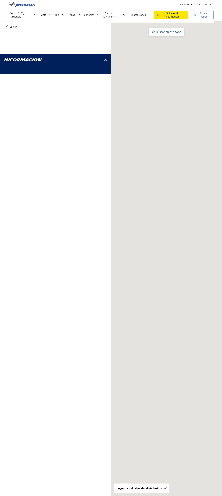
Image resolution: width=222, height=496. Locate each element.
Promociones (138, 14)
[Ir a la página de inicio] (22, 4)
